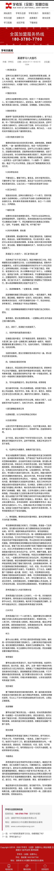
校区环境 (21, 22)
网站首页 (8, 13)
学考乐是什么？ (15, 836)
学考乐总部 (21, 13)
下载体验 (33, 22)
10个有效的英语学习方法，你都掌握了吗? (26, 833)
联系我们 (46, 13)
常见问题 (8, 17)
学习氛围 (8, 22)
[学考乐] (27, 6)
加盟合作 (21, 17)
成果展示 (33, 17)
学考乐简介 (33, 13)
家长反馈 (46, 17)
